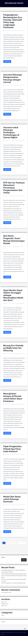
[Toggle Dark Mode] (24, 628)
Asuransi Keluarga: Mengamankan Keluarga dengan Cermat (12, 78)
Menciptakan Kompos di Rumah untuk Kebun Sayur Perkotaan (12, 397)
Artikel (23, 30)
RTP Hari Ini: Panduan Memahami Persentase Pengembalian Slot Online (14, 187)
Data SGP (3, 621)
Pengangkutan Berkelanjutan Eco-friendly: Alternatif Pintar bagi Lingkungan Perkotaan (13, 21)
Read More (7, 61)
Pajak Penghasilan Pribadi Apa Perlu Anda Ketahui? (12, 449)
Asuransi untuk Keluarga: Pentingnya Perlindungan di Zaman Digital (11, 132)
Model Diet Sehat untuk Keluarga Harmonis (12, 499)
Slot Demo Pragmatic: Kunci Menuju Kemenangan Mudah (14, 240)
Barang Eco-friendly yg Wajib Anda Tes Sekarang (13, 348)
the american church (14, 3)
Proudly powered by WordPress (7, 632)
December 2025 (4, 603)
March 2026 (3, 602)
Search (3, 557)
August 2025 (4, 605)
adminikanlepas (16, 30)
